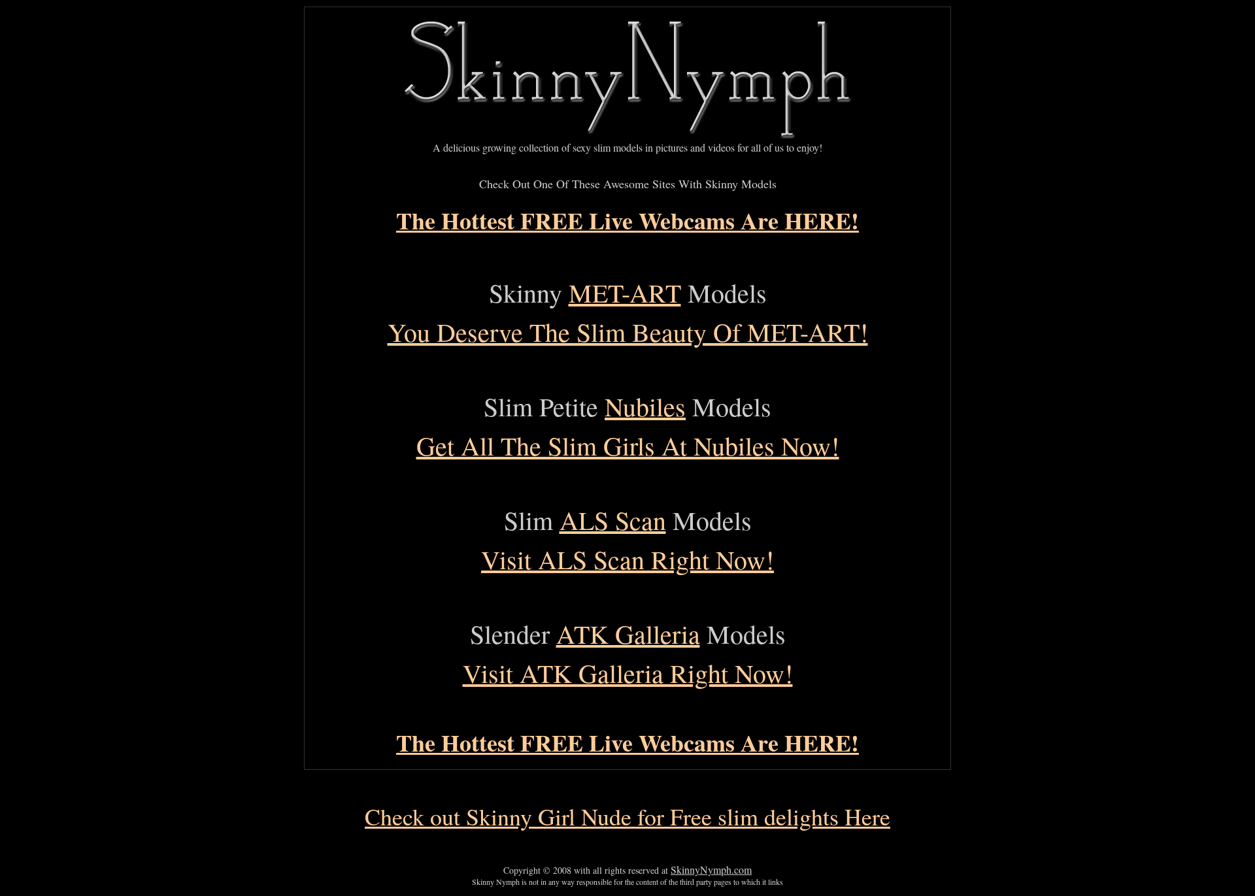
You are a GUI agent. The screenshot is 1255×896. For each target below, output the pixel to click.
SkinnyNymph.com (711, 869)
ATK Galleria (628, 633)
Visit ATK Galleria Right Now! (628, 672)
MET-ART (625, 292)
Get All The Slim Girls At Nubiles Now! (627, 445)
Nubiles (645, 406)
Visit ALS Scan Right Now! (627, 559)
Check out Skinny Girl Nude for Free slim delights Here (627, 816)
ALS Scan (613, 520)
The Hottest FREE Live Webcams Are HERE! (627, 220)
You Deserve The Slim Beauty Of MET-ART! (628, 331)
